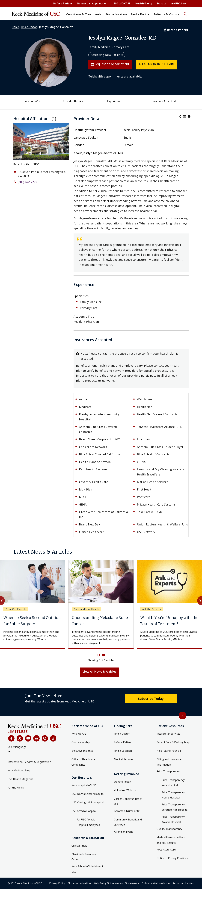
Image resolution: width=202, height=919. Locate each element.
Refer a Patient (62, 3)
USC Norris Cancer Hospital (87, 794)
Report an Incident (183, 883)
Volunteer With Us (125, 790)
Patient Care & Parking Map (173, 742)
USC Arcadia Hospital (83, 811)
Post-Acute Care (166, 849)
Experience (114, 101)
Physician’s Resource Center (83, 856)
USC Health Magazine (20, 779)
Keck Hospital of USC (26, 164)
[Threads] (53, 738)
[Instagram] (45, 738)
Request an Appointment (93, 3)
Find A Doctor (29, 27)
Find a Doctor (122, 733)
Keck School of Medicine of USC (87, 869)
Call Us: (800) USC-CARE (156, 64)
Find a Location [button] (116, 14)
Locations (32, 101)
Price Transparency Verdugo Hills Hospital (175, 807)
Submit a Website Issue (156, 883)
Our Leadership (80, 742)
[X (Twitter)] (20, 738)
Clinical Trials (79, 845)
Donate (161, 3)
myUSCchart (178, 3)
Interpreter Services (168, 733)
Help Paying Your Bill (169, 750)
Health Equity (143, 3)
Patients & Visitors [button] (166, 14)
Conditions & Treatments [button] (83, 14)
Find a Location (123, 750)
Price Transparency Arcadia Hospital (173, 819)
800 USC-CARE (122, 3)
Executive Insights (82, 750)
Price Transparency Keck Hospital (173, 782)
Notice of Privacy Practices (172, 858)
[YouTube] (28, 738)
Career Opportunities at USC (128, 801)
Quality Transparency (169, 829)
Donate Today (122, 781)
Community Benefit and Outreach (128, 822)
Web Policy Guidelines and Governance (116, 883)
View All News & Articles (99, 671)
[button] (185, 11)
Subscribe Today (151, 698)
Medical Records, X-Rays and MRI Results (171, 840)
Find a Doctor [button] (140, 14)
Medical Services (123, 759)
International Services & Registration (29, 762)
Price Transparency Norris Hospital (173, 795)
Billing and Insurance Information (169, 762)
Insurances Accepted (163, 101)
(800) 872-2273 (27, 182)
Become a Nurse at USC (128, 811)
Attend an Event (123, 831)
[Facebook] (11, 738)
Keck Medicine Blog (19, 770)
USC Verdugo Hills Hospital (87, 802)
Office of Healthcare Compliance (83, 762)
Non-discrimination (79, 883)
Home (15, 27)
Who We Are (78, 733)
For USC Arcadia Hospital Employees (88, 822)
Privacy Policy (57, 883)
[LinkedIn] (36, 738)
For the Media (16, 787)
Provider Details (73, 101)
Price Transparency (168, 771)
